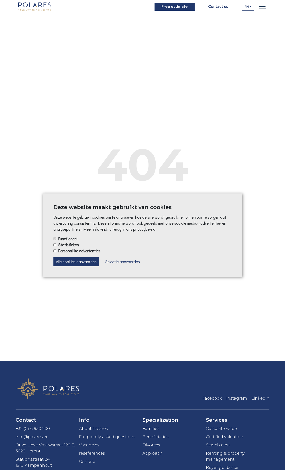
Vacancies (89, 445)
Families (150, 428)
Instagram (236, 398)
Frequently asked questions (107, 436)
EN (247, 6)
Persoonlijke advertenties (79, 250)
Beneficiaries (155, 436)
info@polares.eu (32, 436)
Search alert (218, 445)
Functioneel (67, 238)
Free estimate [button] (174, 6)
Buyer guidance (222, 467)
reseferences (92, 453)
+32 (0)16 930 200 (33, 428)
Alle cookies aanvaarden (76, 261)
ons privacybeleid (140, 229)
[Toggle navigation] (262, 6)
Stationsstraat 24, (34, 462)
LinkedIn (260, 398)
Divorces (151, 445)
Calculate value (221, 428)
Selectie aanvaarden (122, 261)
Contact (87, 461)
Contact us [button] (218, 6)
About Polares (93, 428)
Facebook (212, 398)
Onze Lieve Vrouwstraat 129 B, (45, 448)
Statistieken (68, 244)
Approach (152, 453)
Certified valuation (224, 436)
